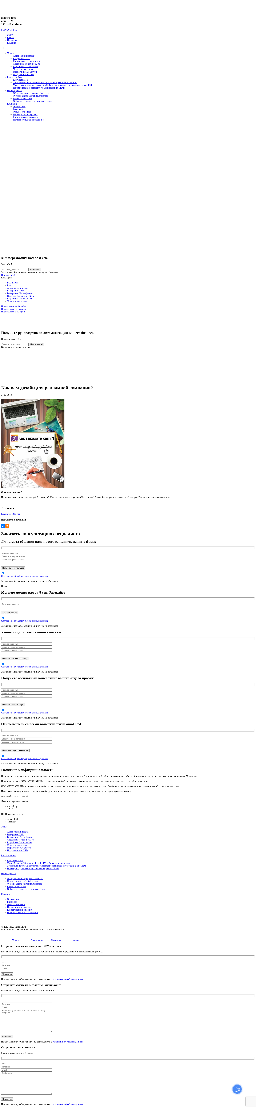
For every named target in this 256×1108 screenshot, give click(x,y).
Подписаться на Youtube (13, 306)
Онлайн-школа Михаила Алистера (30, 95)
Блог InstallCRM (21, 80)
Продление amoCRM (23, 74)
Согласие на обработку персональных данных (24, 576)
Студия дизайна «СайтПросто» (23, 881)
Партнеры (12, 40)
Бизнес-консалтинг (22, 98)
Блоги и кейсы (14, 77)
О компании (19, 106)
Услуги (10, 35)
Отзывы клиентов (22, 111)
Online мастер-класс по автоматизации (32, 101)
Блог (9, 285)
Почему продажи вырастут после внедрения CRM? (39, 88)
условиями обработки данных (68, 979)
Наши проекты (14, 90)
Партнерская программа (25, 114)
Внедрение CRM (21, 58)
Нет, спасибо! (8, 275)
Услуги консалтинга (23, 69)
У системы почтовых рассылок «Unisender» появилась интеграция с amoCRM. (52, 85)
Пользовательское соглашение (28, 119)
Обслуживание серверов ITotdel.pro (31, 93)
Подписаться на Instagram (14, 309)
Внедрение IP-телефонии (20, 293)
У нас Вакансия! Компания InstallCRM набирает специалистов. (45, 82)
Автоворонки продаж (24, 56)
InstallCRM (12, 282)
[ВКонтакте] (3, 526)
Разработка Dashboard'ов (25, 66)
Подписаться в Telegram (13, 311)
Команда (11, 43)
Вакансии (18, 109)
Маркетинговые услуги (25, 72)
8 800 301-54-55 (9, 30)
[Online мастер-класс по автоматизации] (67, 380)
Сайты (16, 514)
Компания (12, 103)
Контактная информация (25, 117)
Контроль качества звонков (26, 61)
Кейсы (10, 37)
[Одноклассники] (7, 526)
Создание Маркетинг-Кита (26, 64)
